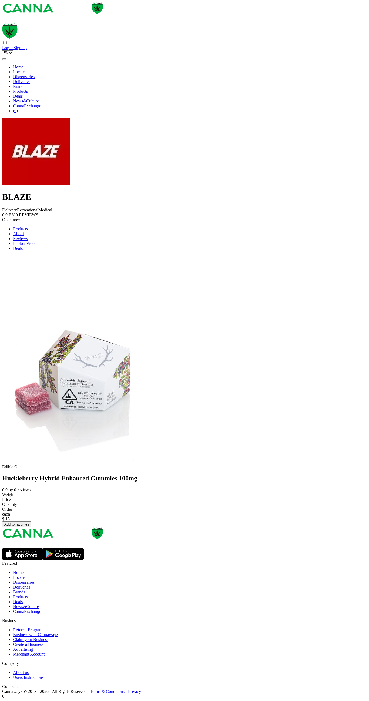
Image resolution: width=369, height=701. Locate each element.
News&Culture (26, 101)
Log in (8, 47)
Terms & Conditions (107, 691)
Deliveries (21, 81)
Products (20, 91)
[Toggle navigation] (4, 59)
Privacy (134, 691)
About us (21, 672)
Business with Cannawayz (35, 634)
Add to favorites (16, 524)
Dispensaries (24, 76)
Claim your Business (30, 639)
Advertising (23, 649)
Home (18, 67)
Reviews (20, 238)
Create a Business (28, 644)
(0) (15, 110)
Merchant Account (29, 654)
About (18, 233)
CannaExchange (27, 106)
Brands (19, 86)
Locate (19, 71)
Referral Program (27, 629)
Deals (18, 96)
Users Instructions (28, 677)
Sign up (20, 47)
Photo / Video (24, 243)
